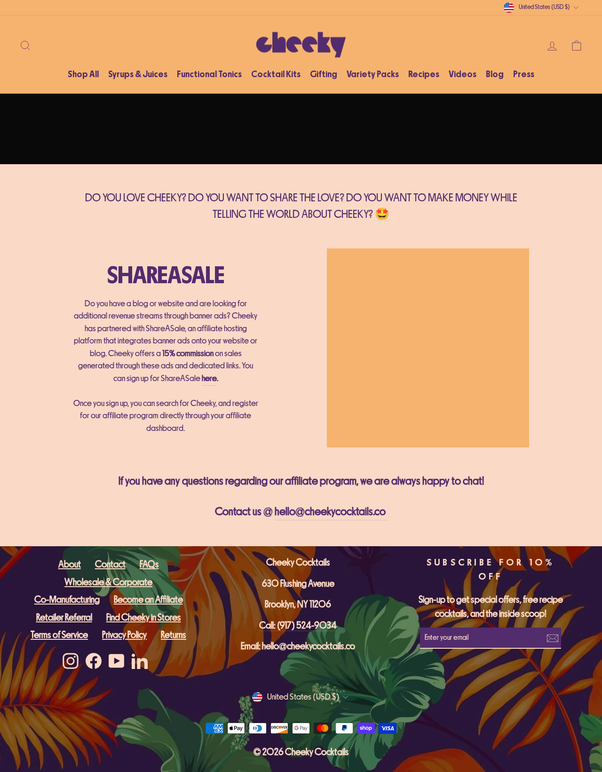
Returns (173, 635)
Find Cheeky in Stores (143, 617)
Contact (110, 564)
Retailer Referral (64, 617)
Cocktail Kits (276, 74)
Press (523, 74)
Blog (495, 74)
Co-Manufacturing (67, 600)
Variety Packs (373, 74)
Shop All (83, 74)
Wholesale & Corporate (108, 582)
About (69, 564)
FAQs (149, 564)
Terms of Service (59, 635)
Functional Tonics (209, 74)
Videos (462, 74)
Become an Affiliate (148, 600)
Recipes (423, 74)
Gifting (323, 74)
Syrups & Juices (137, 74)
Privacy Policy (124, 635)
